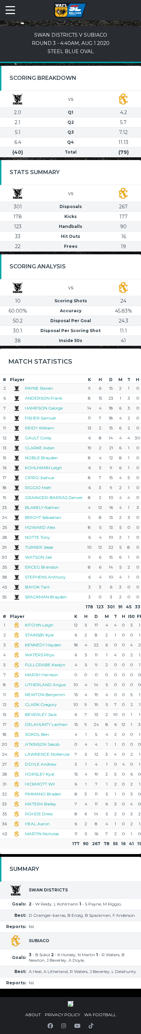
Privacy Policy (62, 1014)
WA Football (100, 1014)
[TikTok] (91, 1026)
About (33, 1014)
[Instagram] (63, 1026)
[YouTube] (77, 1026)
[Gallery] (70, 1004)
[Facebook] (50, 1026)
